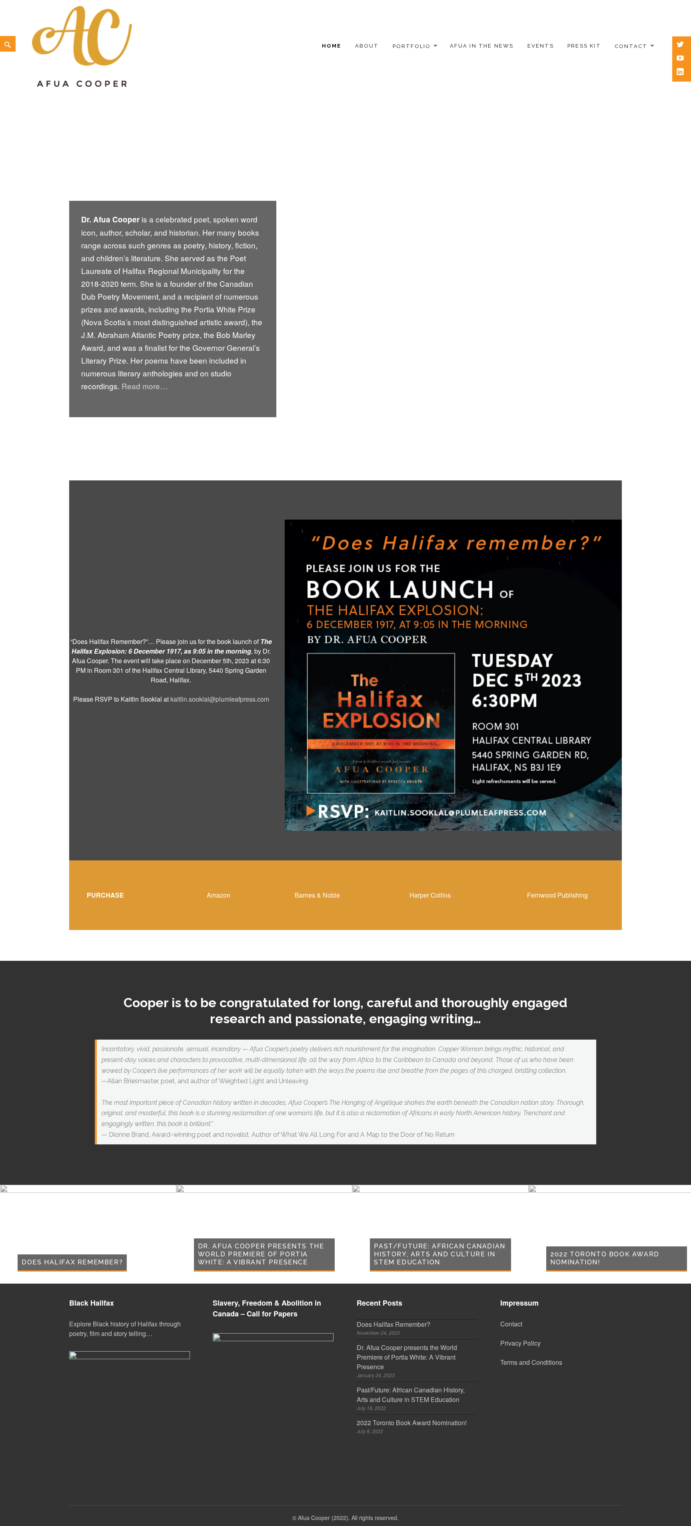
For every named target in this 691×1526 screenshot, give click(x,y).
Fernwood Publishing (557, 895)
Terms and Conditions (531, 1362)
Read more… (145, 385)
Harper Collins (430, 895)
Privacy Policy (520, 1343)
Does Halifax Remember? (72, 1262)
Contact (631, 46)
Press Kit (584, 46)
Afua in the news (481, 46)
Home (332, 46)
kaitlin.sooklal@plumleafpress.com (219, 699)
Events (540, 46)
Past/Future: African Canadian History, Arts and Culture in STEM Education (439, 1254)
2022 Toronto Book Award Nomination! (412, 1422)
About (367, 46)
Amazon (218, 895)
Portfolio (412, 46)
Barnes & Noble (317, 895)
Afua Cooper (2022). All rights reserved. (348, 1518)
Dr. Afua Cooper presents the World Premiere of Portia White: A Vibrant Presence (261, 1254)
